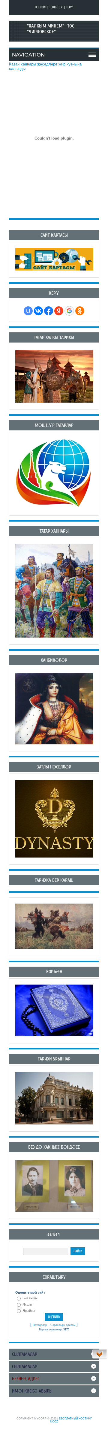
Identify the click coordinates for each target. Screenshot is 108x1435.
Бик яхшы (30, 1298)
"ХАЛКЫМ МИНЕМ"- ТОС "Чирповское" (50, 28)
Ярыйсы (28, 1310)
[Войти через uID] (28, 310)
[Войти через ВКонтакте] (38, 310)
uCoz (54, 1421)
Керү (70, 7)
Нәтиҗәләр (40, 1325)
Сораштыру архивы (62, 1325)
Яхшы (27, 1304)
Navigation (28, 55)
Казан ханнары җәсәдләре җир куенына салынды (45, 66)
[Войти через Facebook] (48, 310)
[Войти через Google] (69, 311)
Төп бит (40, 7)
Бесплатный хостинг (75, 1418)
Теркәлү (56, 7)
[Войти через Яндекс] (58, 310)
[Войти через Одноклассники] (79, 310)
